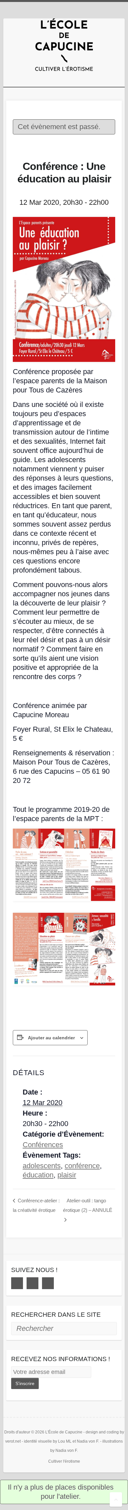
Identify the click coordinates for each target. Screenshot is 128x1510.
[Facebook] (17, 1283)
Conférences (43, 1145)
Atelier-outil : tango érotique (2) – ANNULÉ (87, 1205)
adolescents (42, 1166)
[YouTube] (48, 1283)
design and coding (102, 1432)
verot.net (13, 1441)
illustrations (112, 1441)
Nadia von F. (88, 1441)
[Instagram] (32, 1283)
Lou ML (65, 1441)
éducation (38, 1175)
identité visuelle (38, 1441)
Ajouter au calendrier (51, 1037)
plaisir (66, 1175)
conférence (82, 1166)
